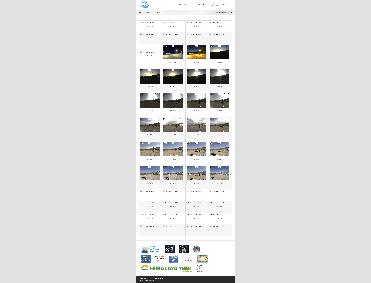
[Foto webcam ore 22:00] (147, 226)
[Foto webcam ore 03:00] (194, 34)
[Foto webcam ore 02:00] (147, 34)
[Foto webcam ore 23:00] (194, 226)
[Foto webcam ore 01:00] (194, 22)
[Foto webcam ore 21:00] (194, 214)
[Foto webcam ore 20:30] (170, 214)
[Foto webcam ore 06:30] (173, 70)
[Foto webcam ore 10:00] (150, 118)
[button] (228, 4)
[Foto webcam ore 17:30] (217, 191)
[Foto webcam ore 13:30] (219, 143)
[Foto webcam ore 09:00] (196, 94)
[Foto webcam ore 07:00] (196, 70)
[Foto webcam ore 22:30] (170, 226)
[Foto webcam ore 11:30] (219, 118)
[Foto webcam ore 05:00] (196, 46)
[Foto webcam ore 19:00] (194, 203)
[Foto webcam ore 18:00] (147, 203)
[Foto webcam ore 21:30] (217, 214)
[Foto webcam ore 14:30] (173, 167)
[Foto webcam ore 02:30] (170, 34)
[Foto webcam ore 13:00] (196, 143)
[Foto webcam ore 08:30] (173, 94)
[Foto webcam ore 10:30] (173, 118)
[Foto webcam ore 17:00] (194, 191)
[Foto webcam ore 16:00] (147, 191)
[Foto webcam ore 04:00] (147, 52)
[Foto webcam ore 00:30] (170, 22)
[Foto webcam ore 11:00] (196, 118)
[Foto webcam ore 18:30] (170, 203)
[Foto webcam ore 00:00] (147, 22)
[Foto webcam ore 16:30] (170, 191)
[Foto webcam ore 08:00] (150, 94)
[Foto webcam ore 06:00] (150, 70)
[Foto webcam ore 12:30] (173, 143)
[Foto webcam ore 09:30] (219, 94)
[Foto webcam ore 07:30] (219, 70)
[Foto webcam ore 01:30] (217, 22)
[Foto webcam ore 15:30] (219, 167)
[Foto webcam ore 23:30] (217, 226)
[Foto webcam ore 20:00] (147, 214)
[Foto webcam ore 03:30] (217, 34)
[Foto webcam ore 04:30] (173, 46)
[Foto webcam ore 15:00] (196, 167)
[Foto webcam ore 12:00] (150, 143)
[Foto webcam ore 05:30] (219, 46)
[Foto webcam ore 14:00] (150, 167)
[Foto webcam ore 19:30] (217, 203)
